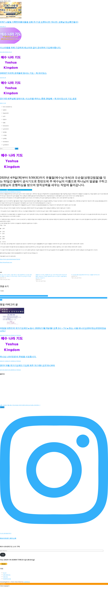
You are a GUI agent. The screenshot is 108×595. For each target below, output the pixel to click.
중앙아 (4, 119)
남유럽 (4, 138)
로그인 (4, 573)
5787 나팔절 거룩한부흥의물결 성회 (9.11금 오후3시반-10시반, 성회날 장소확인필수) (39, 22)
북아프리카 (6, 125)
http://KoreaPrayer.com (6, 262)
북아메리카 (6, 141)
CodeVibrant (27, 582)
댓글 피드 (5, 576)
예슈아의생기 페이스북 (8, 538)
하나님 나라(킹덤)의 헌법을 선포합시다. (18, 356)
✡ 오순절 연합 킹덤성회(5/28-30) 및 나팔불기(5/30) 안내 (85, 274)
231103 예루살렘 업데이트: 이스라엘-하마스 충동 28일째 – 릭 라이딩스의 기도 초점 (38, 98)
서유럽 (4, 135)
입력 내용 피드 (6, 575)
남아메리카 (6, 144)
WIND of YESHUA (16, 192)
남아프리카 (6, 129)
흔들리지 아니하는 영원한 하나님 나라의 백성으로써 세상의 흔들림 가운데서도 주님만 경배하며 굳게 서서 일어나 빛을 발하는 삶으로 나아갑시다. (51, 276)
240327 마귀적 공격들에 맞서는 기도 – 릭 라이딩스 (23, 73)
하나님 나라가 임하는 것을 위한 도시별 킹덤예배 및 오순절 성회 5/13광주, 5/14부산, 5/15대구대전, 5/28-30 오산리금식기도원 (16, 275)
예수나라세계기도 (7, 106)
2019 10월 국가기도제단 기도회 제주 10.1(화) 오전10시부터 (27, 365)
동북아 (4, 110)
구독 (3, 554)
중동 (4, 122)
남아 (4, 116)
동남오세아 (6, 113)
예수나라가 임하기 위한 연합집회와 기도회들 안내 (19, 190)
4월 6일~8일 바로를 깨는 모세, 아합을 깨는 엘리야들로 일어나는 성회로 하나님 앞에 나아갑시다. (24, 296)
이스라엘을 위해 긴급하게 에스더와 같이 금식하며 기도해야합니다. (30, 47)
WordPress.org (7, 578)
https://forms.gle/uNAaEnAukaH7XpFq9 (10, 259)
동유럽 (4, 132)
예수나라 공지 (3, 190)
